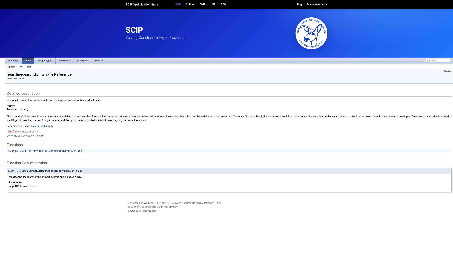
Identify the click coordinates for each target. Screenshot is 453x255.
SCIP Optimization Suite (142, 4)
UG (213, 4)
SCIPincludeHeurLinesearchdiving (48, 150)
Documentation (316, 4)
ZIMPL (203, 4)
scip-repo (11, 67)
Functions (448, 71)
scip (29, 67)
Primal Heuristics (15, 79)
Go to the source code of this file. (25, 135)
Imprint (174, 206)
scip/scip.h (29, 131)
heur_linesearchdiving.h (38, 126)
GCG (223, 4)
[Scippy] (311, 33)
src (21, 67)
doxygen (208, 203)
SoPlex (190, 4)
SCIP (178, 4)
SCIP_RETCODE (17, 150)
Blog (299, 4)
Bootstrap (150, 210)
